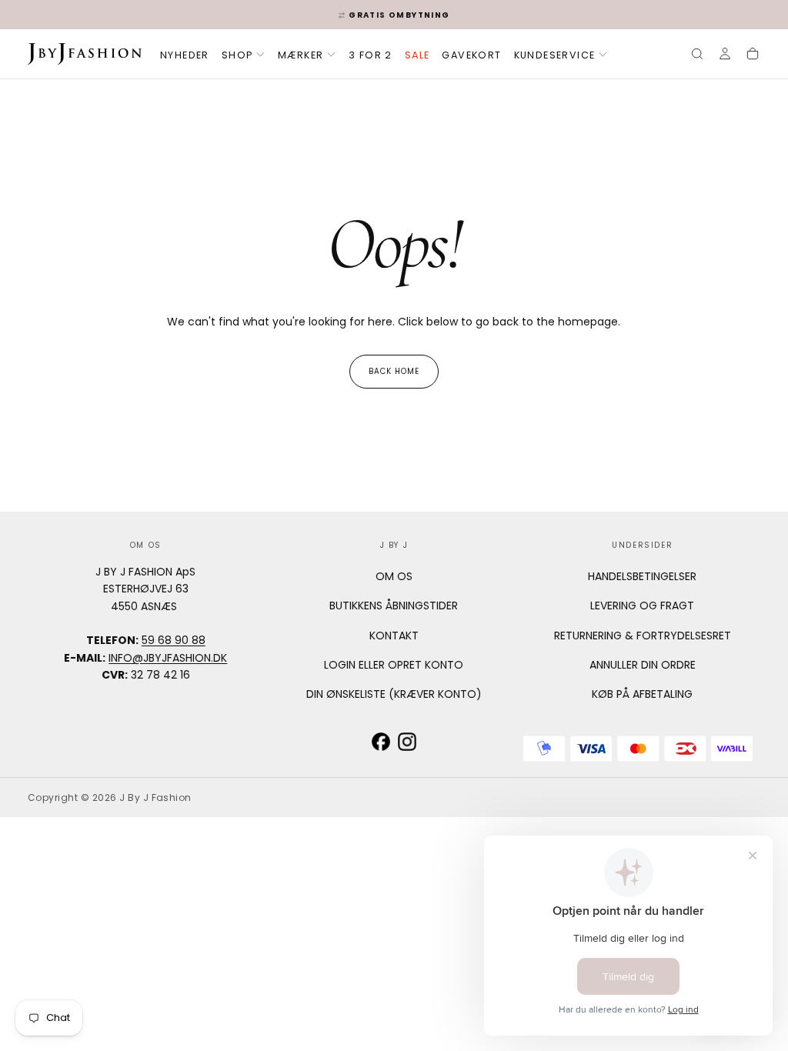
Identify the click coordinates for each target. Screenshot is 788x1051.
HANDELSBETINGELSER (642, 576)
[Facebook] (381, 741)
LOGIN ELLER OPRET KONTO (393, 664)
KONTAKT (394, 635)
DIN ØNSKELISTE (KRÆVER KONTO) (394, 694)
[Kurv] (752, 55)
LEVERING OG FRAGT (642, 605)
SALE (417, 55)
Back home (394, 371)
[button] (697, 55)
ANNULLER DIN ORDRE (642, 664)
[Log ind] (725, 55)
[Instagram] (407, 741)
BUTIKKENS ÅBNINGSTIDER (393, 605)
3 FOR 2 (370, 55)
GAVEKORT (471, 55)
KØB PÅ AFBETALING (642, 694)
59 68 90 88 (173, 640)
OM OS (394, 576)
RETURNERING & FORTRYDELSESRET (642, 635)
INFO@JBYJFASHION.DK (168, 658)
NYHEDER (184, 55)
